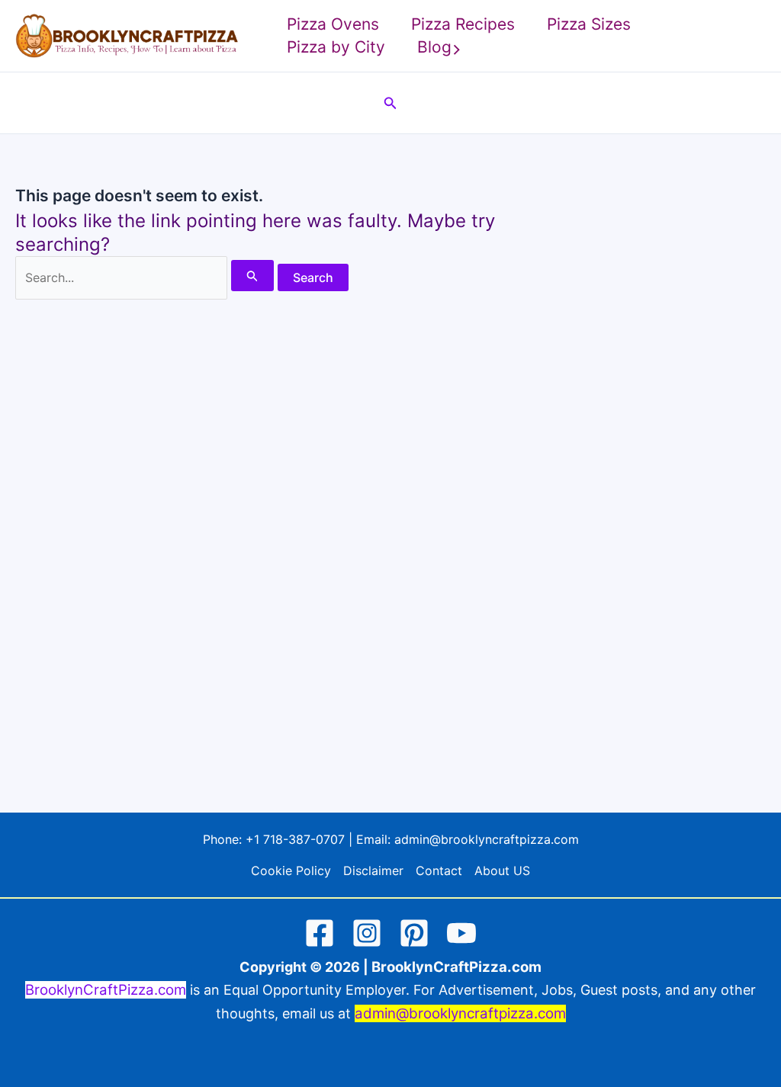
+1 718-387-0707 (295, 839)
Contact (439, 870)
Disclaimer (373, 870)
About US (502, 870)
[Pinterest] (414, 933)
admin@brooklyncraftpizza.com (486, 839)
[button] (457, 47)
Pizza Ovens (333, 24)
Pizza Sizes (589, 24)
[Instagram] (367, 933)
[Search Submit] (252, 275)
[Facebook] (319, 933)
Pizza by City (336, 46)
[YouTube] (461, 933)
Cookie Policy (291, 870)
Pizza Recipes (463, 24)
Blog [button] (434, 46)
